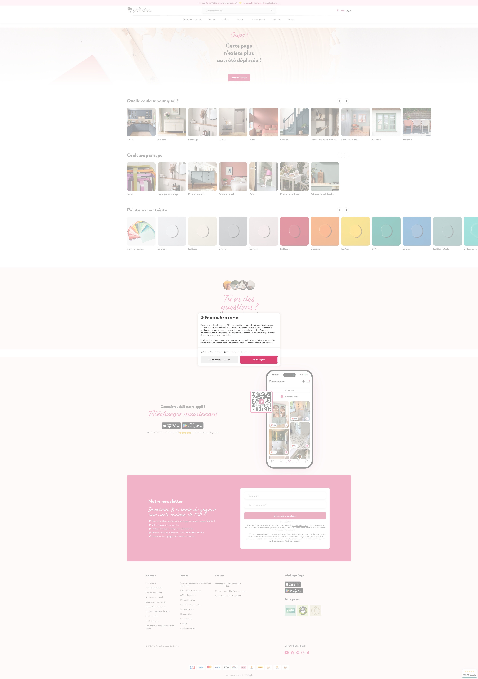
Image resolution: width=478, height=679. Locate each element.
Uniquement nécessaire (219, 359)
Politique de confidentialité (212, 352)
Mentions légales (233, 352)
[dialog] (239, 339)
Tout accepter (259, 359)
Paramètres (247, 352)
